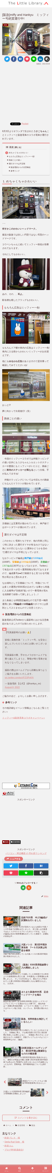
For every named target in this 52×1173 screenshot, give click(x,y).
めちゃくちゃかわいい (18, 153)
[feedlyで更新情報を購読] (23, 887)
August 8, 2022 (12, 687)
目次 (11, 147)
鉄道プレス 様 (12, 1138)
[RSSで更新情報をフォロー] (28, 887)
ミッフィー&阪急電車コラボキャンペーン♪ (23, 718)
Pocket (24, 124)
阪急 (7, 842)
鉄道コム (8, 1146)
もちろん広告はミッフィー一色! (22, 156)
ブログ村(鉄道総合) (14, 1150)
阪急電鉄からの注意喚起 (21, 167)
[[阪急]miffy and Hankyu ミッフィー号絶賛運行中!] (20, 59)
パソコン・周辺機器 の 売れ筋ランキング (26, 853)
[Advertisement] (26, 93)
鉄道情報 (16, 842)
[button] (46, 601)
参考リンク (15, 171)
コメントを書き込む (27, 1118)
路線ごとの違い (15, 160)
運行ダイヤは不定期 (17, 164)
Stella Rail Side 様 (14, 1142)
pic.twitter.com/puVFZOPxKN (19, 677)
